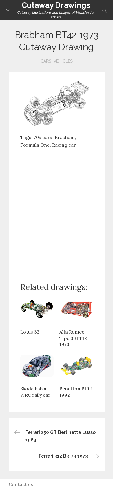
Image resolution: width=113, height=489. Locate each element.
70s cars (43, 137)
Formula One (35, 145)
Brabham (65, 137)
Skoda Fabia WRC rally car (35, 392)
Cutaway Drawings (56, 5)
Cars (46, 61)
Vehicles (63, 61)
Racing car (64, 145)
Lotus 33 (29, 332)
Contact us (21, 484)
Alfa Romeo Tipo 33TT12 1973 (73, 338)
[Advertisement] (56, 210)
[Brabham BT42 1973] (56, 103)
